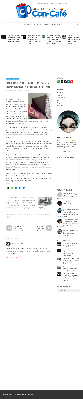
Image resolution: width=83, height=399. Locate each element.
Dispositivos (60, 92)
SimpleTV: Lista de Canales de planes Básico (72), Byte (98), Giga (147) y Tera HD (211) (71, 261)
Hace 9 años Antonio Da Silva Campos (70, 202)
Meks (20, 394)
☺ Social (45, 24)
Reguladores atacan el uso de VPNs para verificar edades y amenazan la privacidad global (34, 39)
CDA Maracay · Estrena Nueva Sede (43, 206)
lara (9, 217)
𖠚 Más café (36, 24)
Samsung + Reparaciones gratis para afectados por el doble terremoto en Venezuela (74, 39)
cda (20, 215)
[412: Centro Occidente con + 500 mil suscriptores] (14, 203)
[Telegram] (68, 81)
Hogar (59, 103)
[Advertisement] (41, 63)
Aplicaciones (61, 98)
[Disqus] (29, 285)
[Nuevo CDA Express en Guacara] (30, 203)
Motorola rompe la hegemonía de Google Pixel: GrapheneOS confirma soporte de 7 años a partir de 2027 (71, 276)
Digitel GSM (10, 79)
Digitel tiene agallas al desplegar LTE (39, 228)
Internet (59, 100)
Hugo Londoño (25, 90)
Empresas (60, 105)
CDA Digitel (28, 215)
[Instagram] (62, 81)
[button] (6, 32)
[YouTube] (71, 81)
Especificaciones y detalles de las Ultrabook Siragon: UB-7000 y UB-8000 (71, 268)
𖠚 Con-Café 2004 (56, 24)
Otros (16, 79)
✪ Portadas (26, 24)
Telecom (59, 95)
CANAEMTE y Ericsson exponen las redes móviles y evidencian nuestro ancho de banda (68, 195)
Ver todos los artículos (14, 257)
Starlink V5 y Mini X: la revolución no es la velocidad (70, 245)
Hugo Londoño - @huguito (64, 137)
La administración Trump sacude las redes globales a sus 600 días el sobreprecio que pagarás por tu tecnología (68, 223)
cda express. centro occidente (42, 215)
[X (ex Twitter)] (65, 81)
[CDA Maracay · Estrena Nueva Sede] (45, 201)
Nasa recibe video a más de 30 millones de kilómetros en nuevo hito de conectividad (14, 38)
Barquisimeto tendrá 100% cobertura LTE (18, 228)
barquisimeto (11, 215)
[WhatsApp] (58, 81)
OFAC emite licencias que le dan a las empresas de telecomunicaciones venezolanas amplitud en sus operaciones (54, 39)
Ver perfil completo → (64, 151)
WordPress (32, 394)
